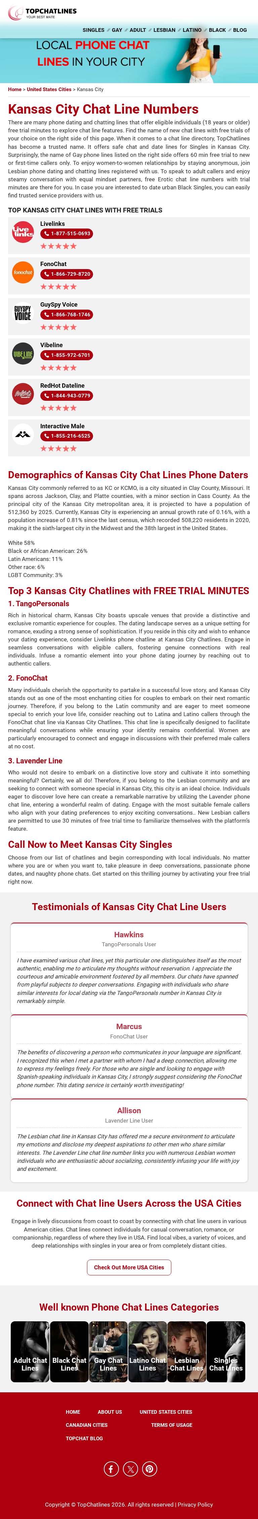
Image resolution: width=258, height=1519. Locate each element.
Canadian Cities (87, 1425)
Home (73, 1412)
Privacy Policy (195, 1505)
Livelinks (52, 223)
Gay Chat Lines (108, 1364)
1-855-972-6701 (70, 355)
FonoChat (53, 264)
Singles (93, 30)
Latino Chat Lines (147, 1364)
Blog (240, 30)
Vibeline (51, 345)
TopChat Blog (84, 1439)
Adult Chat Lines (30, 1364)
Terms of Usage (171, 1425)
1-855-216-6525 (70, 436)
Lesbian (164, 30)
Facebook (111, 1469)
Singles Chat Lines (226, 1364)
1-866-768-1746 (70, 315)
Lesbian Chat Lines (187, 1364)
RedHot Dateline (62, 385)
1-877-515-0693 (70, 234)
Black (217, 30)
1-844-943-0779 (70, 396)
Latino (192, 30)
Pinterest (149, 1469)
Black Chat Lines (69, 1364)
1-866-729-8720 (70, 274)
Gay (117, 30)
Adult (138, 30)
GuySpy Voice (59, 304)
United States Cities (166, 1412)
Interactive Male (62, 426)
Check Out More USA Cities (129, 1267)
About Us (110, 1412)
